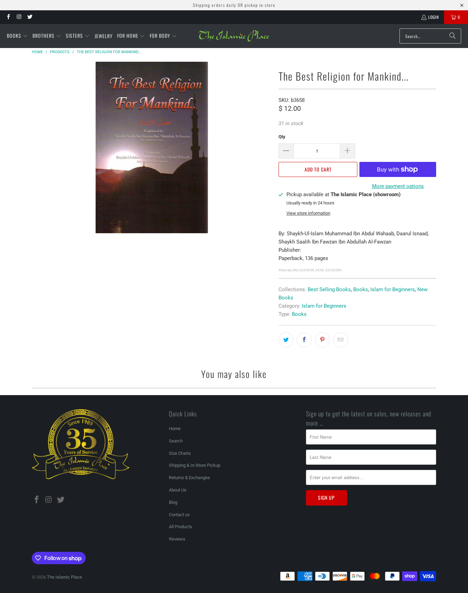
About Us (177, 490)
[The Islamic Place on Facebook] (8, 17)
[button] (17, 36)
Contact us (179, 514)
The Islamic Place (64, 577)
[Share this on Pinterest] (322, 339)
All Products (180, 526)
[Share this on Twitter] (286, 339)
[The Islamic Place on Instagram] (19, 17)
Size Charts (180, 453)
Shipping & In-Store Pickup (194, 465)
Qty (282, 136)
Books (360, 289)
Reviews (177, 539)
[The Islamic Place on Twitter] (30, 17)
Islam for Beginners (392, 289)
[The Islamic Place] (234, 36)
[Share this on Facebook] (304, 339)
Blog (173, 502)
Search (176, 440)
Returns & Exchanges (189, 477)
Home (175, 428)
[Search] (452, 36)
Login (433, 17)
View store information (308, 213)
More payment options (398, 186)
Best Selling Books (329, 289)
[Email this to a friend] (340, 339)
